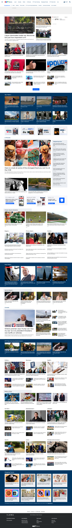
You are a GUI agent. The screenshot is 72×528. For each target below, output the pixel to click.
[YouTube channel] (11, 514)
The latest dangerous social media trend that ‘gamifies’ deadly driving (13, 423)
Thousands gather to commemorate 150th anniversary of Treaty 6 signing (12, 121)
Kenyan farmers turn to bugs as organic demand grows (17, 427)
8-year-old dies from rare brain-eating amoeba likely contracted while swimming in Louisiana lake (60, 384)
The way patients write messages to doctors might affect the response (57, 375)
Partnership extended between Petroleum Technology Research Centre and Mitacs (13, 246)
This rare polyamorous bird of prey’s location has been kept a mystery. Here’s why (61, 457)
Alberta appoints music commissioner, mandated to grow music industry (35, 423)
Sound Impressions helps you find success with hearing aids (59, 302)
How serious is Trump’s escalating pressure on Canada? (43, 283)
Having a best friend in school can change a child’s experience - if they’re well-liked (60, 433)
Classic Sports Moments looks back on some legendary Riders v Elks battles (13, 224)
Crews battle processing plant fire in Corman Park (44, 106)
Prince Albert (22, 5)
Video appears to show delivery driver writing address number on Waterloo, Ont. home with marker (11, 283)
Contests (40, 5)
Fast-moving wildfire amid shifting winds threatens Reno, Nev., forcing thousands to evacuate (61, 463)
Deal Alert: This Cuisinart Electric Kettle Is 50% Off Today (59, 484)
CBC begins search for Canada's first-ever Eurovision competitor (39, 427)
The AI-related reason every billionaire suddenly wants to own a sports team (18, 464)
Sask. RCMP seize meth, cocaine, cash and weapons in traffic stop (43, 27)
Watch (13, 5)
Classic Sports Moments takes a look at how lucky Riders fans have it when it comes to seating (57, 224)
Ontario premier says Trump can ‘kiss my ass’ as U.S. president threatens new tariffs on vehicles (19, 331)
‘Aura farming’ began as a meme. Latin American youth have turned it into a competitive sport (56, 423)
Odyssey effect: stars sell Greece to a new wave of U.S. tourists (61, 427)
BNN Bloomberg (39, 521)
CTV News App (37, 511)
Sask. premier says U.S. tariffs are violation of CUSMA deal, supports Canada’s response (39, 83)
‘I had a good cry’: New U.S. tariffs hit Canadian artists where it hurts (62, 317)
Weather (17, 5)
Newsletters (43, 511)
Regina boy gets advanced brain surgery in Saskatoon (27, 121)
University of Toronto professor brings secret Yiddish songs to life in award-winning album (44, 403)
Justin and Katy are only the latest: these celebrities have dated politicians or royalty (16, 192)
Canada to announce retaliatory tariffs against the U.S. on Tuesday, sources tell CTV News (15, 375)
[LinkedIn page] (13, 514)
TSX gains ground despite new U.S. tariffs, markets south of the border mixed (39, 379)
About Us (28, 511)
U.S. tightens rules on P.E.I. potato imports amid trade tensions (59, 283)
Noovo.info (53, 520)
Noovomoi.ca (54, 521)
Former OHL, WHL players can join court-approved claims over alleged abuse (18, 459)
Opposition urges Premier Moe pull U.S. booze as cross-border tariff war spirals (56, 56)
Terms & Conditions (25, 521)
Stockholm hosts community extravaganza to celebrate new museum (60, 77)
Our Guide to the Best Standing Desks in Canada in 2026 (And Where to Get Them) (27, 499)
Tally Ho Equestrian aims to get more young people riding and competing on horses (44, 353)
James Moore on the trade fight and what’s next (60, 403)
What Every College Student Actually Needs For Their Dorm (43, 498)
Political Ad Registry (25, 522)
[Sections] (2, 2)
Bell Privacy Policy (24, 520)
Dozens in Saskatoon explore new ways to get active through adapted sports (61, 83)
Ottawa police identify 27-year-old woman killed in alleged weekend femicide (62, 329)
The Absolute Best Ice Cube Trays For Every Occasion (12, 484)
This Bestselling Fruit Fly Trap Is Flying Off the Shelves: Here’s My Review (59, 499)
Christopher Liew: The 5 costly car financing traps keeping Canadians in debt (12, 403)
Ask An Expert (53, 5)
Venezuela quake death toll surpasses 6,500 (56, 453)
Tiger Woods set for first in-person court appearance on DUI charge (12, 454)
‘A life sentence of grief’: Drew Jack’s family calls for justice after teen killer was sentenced (14, 72)
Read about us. (50, 503)
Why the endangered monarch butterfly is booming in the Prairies (27, 403)
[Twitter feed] (7, 514)
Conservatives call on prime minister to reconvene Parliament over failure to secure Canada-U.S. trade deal (18, 385)
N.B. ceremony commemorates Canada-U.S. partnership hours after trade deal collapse (43, 320)
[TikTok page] (9, 514)
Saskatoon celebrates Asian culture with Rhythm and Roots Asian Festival (60, 106)
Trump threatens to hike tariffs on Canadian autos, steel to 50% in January (18, 379)
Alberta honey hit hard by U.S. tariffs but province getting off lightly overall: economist (43, 334)
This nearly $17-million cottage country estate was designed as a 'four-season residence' (38, 192)
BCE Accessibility (9, 520)
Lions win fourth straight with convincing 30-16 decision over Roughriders (17, 77)
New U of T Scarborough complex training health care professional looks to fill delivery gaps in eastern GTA (62, 323)
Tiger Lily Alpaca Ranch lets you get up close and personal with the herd (28, 353)
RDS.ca (53, 522)
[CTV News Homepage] (8, 2)
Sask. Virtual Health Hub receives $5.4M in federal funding (43, 121)
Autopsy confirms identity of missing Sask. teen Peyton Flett (35, 246)
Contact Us (33, 511)
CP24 (37, 520)
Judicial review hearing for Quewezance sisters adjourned (56, 246)
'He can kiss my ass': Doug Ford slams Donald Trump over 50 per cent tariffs (28, 283)
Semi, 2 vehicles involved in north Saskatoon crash (27, 106)
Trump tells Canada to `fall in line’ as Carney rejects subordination (34, 454)
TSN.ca (38, 522)
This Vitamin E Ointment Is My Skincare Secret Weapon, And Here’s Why (27, 484)
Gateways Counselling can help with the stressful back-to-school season (44, 302)
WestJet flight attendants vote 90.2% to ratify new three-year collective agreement (35, 375)
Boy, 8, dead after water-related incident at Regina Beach (17, 83)
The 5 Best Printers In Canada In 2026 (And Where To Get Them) (43, 484)
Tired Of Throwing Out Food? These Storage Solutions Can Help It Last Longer (11, 499)
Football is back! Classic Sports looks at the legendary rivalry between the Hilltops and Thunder (34, 225)
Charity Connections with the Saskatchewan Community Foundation (26, 302)
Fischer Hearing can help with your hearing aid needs (11, 302)
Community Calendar (46, 5)
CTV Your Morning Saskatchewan (31, 5)
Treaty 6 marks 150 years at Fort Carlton (59, 121)
